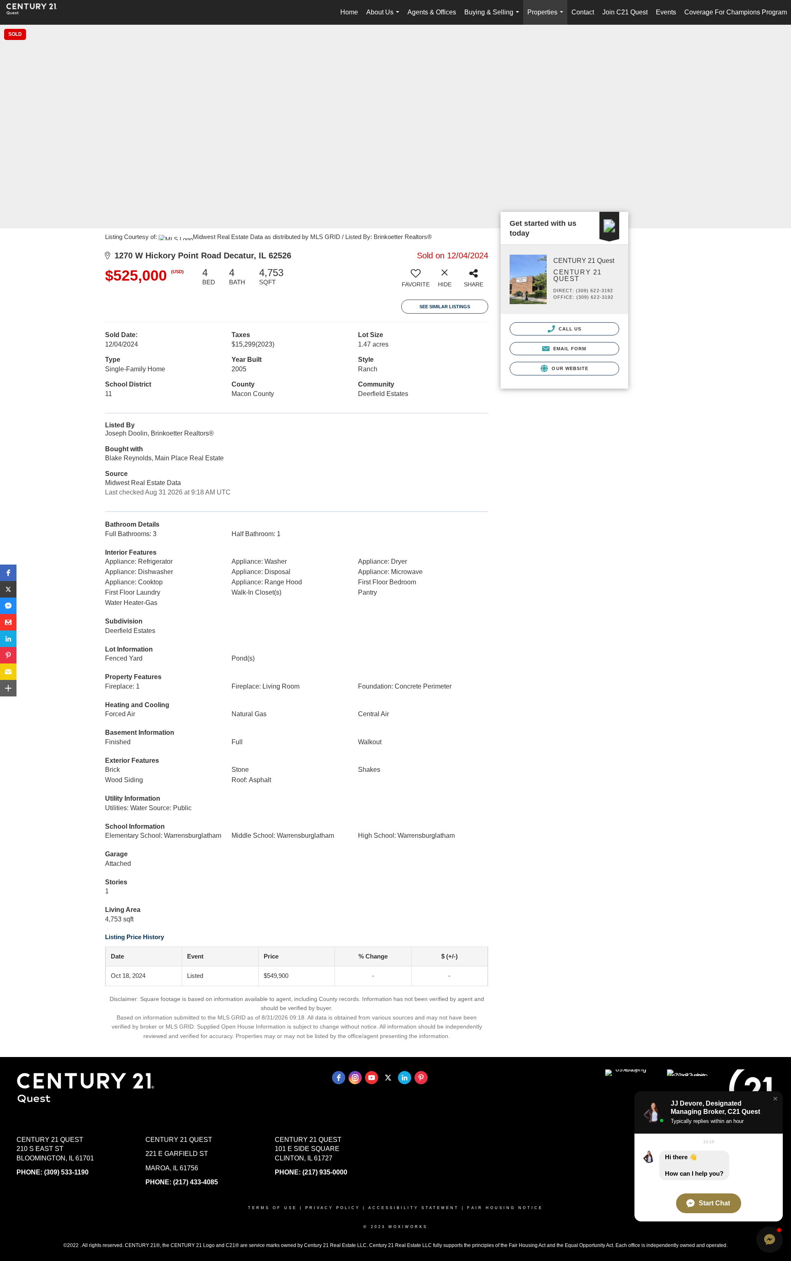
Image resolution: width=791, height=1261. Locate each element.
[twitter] (388, 1077)
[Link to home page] (36, 12)
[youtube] (371, 1077)
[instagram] (355, 1077)
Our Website (569, 368)
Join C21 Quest (625, 12)
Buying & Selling (493, 17)
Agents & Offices (431, 12)
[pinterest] (421, 1077)
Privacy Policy (332, 1208)
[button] (8, 573)
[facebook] (338, 1077)
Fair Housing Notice (505, 1208)
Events (666, 12)
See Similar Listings (444, 306)
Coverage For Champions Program (735, 12)
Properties (546, 17)
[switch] (415, 280)
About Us (384, 17)
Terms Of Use (272, 1208)
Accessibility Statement (413, 1208)
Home (349, 12)
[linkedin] (404, 1077)
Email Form (568, 348)
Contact (582, 12)
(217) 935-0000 (324, 1172)
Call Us (569, 328)
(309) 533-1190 (66, 1172)
